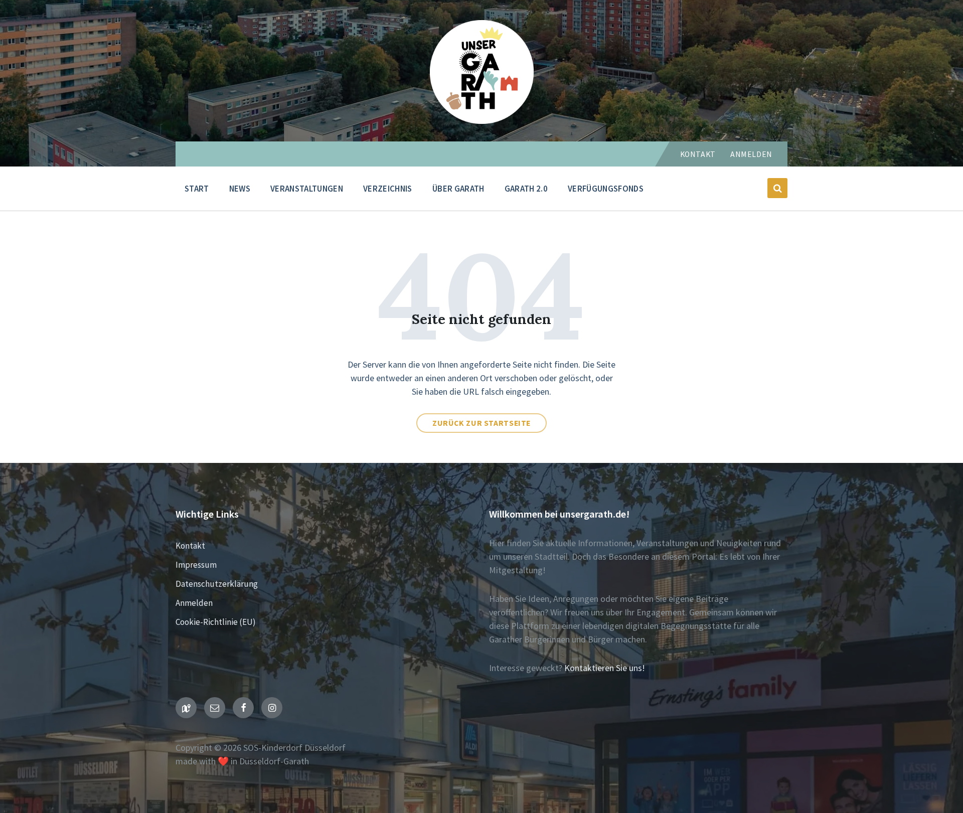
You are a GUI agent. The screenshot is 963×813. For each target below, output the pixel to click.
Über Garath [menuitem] (458, 188)
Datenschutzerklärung (217, 583)
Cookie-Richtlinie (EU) (216, 621)
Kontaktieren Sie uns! (604, 668)
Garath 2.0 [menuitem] (526, 188)
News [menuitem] (239, 188)
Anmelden (751, 154)
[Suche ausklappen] (777, 188)
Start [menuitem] (197, 188)
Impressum (196, 564)
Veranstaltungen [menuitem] (306, 188)
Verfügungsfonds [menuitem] (606, 188)
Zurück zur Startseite (481, 423)
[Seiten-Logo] (482, 120)
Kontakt (698, 154)
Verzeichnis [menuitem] (387, 188)
